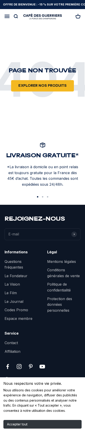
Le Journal (14, 301)
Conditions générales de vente (63, 273)
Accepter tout (17, 424)
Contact (11, 343)
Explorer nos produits (42, 85)
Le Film (11, 293)
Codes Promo (16, 310)
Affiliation (12, 351)
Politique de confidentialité (59, 287)
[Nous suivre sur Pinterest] (31, 366)
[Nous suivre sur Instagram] (19, 366)
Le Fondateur (16, 276)
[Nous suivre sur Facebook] (8, 366)
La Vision (12, 284)
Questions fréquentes (14, 264)
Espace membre (18, 318)
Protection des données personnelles (59, 304)
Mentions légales (61, 261)
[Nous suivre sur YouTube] (42, 366)
